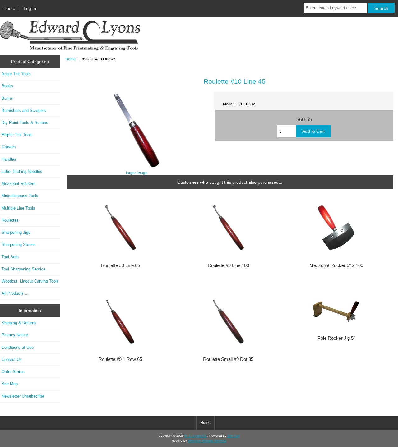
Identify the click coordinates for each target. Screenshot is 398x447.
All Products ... (15, 293)
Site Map (10, 383)
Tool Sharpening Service (23, 269)
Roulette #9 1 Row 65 (120, 359)
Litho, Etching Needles (22, 171)
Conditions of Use (18, 347)
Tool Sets (10, 257)
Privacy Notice (15, 335)
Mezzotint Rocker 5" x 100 (336, 265)
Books (7, 86)
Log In (30, 8)
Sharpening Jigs (16, 232)
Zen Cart (233, 435)
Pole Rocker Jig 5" (336, 338)
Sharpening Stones (19, 244)
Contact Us (12, 359)
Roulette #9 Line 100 (228, 265)
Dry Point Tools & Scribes (25, 122)
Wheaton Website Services (207, 440)
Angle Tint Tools (16, 73)
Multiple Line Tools (18, 208)
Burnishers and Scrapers (24, 110)
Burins (7, 98)
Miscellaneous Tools (20, 195)
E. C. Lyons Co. (196, 435)
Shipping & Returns (19, 322)
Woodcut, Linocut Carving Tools (30, 281)
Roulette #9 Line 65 (120, 265)
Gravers (9, 147)
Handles (9, 159)
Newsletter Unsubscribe (23, 396)
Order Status (13, 371)
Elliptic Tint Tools (17, 134)
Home (9, 8)
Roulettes (10, 220)
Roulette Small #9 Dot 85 (228, 359)
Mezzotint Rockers (18, 183)
